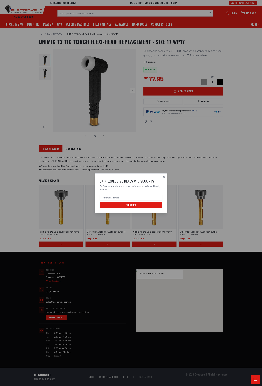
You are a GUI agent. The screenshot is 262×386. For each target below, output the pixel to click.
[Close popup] (163, 176)
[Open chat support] (255, 379)
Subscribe (131, 204)
